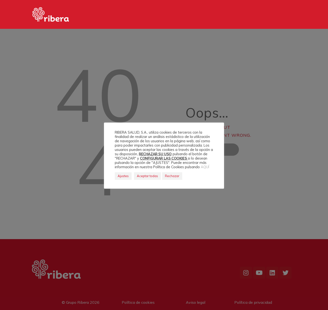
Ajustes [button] (123, 176)
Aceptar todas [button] (147, 176)
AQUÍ (205, 167)
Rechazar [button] (172, 176)
